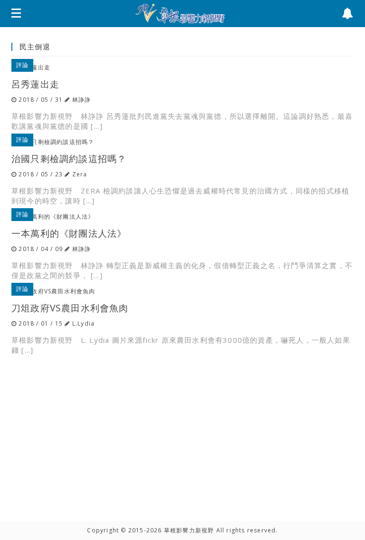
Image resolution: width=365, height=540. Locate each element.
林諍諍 (81, 100)
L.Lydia (83, 323)
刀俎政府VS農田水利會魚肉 (70, 307)
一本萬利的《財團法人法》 (68, 233)
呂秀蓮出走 (35, 83)
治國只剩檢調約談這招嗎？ (68, 158)
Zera (79, 174)
